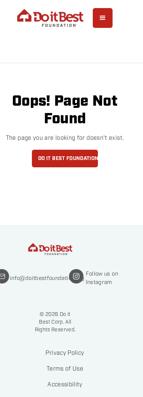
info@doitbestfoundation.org (47, 278)
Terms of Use (65, 368)
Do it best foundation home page (68, 158)
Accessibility (64, 384)
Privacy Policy (64, 353)
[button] (103, 18)
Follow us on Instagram (102, 277)
